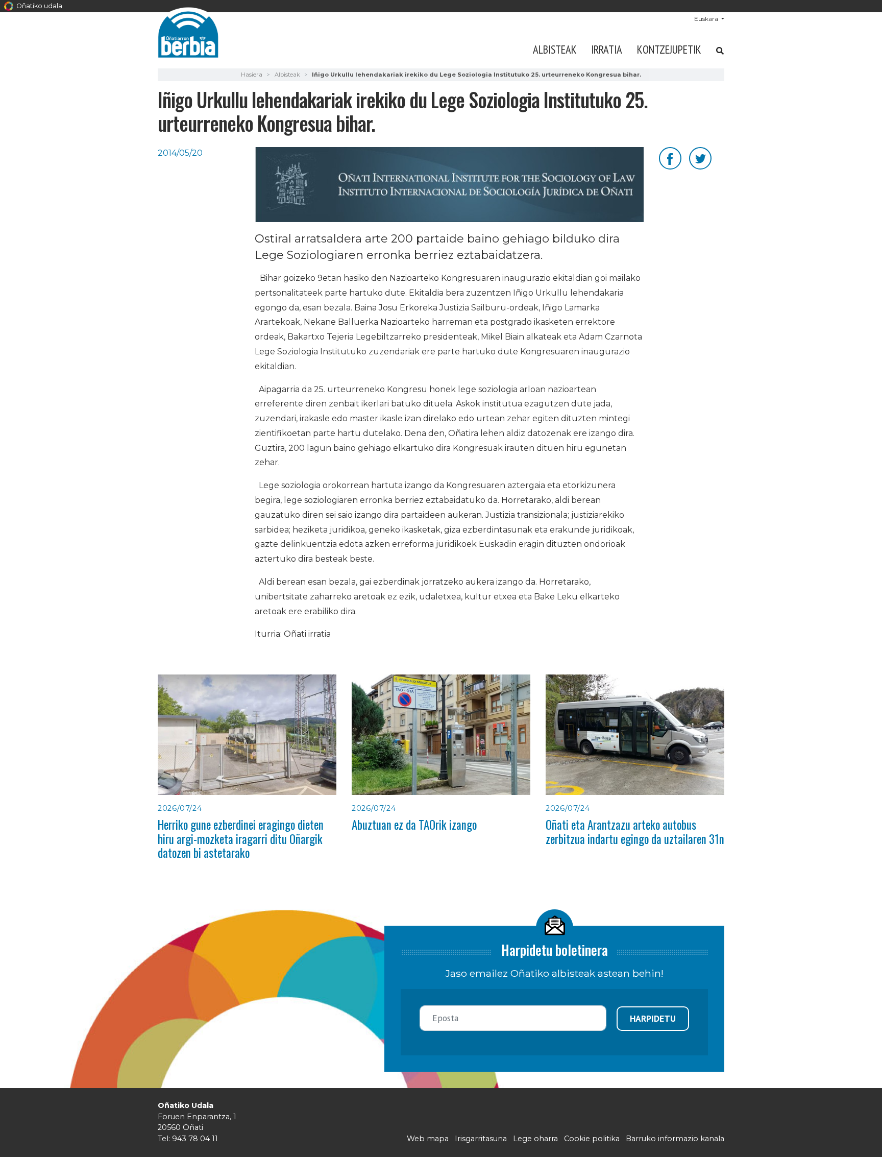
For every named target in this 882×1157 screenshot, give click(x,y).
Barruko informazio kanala (675, 1138)
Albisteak (555, 49)
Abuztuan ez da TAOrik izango (414, 824)
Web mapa (428, 1138)
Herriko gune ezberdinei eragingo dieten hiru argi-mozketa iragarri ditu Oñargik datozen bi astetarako (241, 838)
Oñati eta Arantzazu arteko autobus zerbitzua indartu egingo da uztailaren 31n (635, 831)
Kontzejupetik (669, 49)
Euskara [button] (707, 18)
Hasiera (251, 74)
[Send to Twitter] (700, 157)
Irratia (606, 49)
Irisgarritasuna (481, 1138)
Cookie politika (592, 1138)
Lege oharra (535, 1138)
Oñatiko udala (38, 6)
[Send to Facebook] (670, 157)
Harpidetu (653, 1018)
